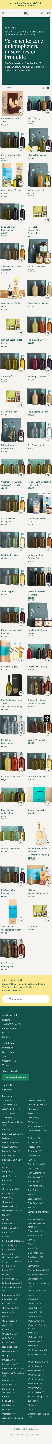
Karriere (6, 1037)
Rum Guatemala (36, 1173)
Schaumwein (36, 1219)
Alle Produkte (11, 1109)
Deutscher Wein (12, 1210)
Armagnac (8, 1117)
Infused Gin (9, 1360)
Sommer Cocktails (38, 1270)
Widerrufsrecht (9, 1061)
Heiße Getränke (11, 1347)
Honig (6, 1355)
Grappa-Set (9, 1334)
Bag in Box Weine (12, 1134)
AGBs (5, 1056)
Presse (5, 1033)
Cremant (8, 1202)
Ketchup (7, 1380)
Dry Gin (7, 1219)
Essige (7, 1270)
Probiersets (35, 1142)
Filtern (8, 87)
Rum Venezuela (36, 1185)
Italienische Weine (13, 1368)
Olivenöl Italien (36, 1100)
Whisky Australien (38, 1350)
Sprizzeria (34, 1295)
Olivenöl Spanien (37, 1104)
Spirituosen (35, 1278)
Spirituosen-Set (37, 1290)
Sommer (33, 1266)
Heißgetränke (10, 1351)
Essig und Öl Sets (12, 1261)
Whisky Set (35, 1383)
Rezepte (6, 1020)
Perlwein (33, 1117)
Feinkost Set (10, 1278)
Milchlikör (8, 1405)
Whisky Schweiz (37, 1379)
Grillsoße (8, 1338)
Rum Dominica (36, 1168)
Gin (5, 1316)
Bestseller (9, 1155)
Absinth (7, 1100)
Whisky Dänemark (38, 1362)
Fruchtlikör (9, 1299)
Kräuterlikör (9, 1384)
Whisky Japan (36, 1375)
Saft (31, 1194)
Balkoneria (9, 1138)
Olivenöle (34, 1109)
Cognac (7, 1197)
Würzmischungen (38, 1396)
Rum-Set (33, 1190)
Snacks (33, 1261)
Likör (6, 1396)
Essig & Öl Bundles (13, 1241)
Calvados (8, 1180)
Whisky (33, 1345)
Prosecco (34, 1147)
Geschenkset (10, 1308)
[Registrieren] (45, 999)
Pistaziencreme (36, 1126)
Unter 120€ (35, 1303)
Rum (32, 1160)
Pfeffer (32, 1122)
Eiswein (7, 1236)
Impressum (7, 1047)
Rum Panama (35, 1181)
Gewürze (8, 1312)
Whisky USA (35, 1388)
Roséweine (35, 1151)
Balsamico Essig (11, 1151)
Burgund (8, 1171)
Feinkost (8, 1274)
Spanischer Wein (38, 1274)
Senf (31, 1244)
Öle (31, 1409)
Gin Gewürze (10, 1321)
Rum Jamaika (35, 1177)
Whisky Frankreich (38, 1366)
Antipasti (8, 1113)
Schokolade (35, 1231)
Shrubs (33, 1248)
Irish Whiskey (10, 1364)
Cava (6, 1184)
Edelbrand (8, 1223)
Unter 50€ (35, 1316)
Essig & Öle (9, 1245)
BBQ (6, 1129)
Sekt (31, 1239)
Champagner (10, 1189)
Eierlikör (7, 1232)
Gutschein (8, 1342)
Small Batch (35, 1257)
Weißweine (35, 1337)
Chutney (8, 1193)
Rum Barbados (36, 1164)
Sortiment (11, 28)
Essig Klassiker (10, 1249)
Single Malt (35, 1253)
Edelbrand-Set (10, 1228)
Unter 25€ (34, 1308)
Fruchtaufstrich (11, 1295)
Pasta (33, 1113)
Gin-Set (7, 1325)
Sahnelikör (35, 1199)
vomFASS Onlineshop (29, 1429)
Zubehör (33, 1401)
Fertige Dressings (12, 1283)
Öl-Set (32, 1405)
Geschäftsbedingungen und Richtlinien (26, 1435)
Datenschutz (8, 1052)
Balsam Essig (10, 1142)
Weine (33, 1332)
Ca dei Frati (9, 1176)
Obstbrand (9, 1414)
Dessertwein (9, 1206)
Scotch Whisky (37, 1235)
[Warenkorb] (48, 13)
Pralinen (34, 1138)
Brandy (7, 1167)
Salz (31, 1207)
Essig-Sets (9, 1266)
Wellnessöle (35, 1341)
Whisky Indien (36, 1370)
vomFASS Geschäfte (12, 1024)
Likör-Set (8, 1401)
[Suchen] (9, 13)
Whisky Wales (36, 1392)
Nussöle (7, 1409)
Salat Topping (36, 1203)
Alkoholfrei (9, 1104)
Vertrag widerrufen (16, 1077)
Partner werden (9, 1028)
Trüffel (33, 1299)
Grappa (8, 1329)
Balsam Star (10, 1147)
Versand (6, 1065)
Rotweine (34, 1155)
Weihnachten (36, 1321)
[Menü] (3, 13)
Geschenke (9, 1303)
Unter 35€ (35, 1312)
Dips (6, 1215)
